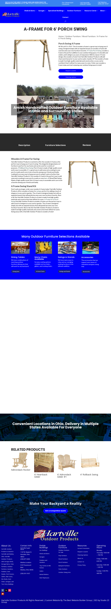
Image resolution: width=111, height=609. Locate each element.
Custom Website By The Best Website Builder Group (68, 600)
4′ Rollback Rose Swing (25, 168)
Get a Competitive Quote (55, 511)
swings (38, 191)
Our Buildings (43, 550)
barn (45, 178)
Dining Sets (16, 271)
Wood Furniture (88, 36)
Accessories (86, 271)
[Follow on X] (6, 590)
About (102, 11)
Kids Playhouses (44, 578)
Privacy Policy (82, 565)
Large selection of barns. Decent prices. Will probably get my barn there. (54, 397)
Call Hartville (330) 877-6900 (85, 3)
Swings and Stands (64, 271)
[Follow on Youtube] (2, 593)
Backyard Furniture (64, 565)
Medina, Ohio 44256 (26, 570)
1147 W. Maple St (25, 552)
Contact (65, 17)
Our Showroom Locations (67, 3)
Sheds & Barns (29, 11)
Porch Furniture (63, 562)
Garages (41, 11)
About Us (80, 558)
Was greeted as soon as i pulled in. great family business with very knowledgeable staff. (86, 362)
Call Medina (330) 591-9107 (103, 3)
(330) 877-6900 (25, 559)
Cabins (41, 571)
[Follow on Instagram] (9, 590)
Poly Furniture (62, 555)
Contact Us (81, 562)
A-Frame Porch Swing (94, 51)
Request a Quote (71, 71)
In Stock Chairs (40, 271)
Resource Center (90, 11)
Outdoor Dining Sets (64, 572)
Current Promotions (83, 548)
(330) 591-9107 (25, 573)
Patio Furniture (62, 569)
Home (61, 36)
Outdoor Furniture (74, 11)
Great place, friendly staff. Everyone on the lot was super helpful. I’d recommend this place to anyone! (55, 358)
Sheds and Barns (44, 553)
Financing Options (71, 77)
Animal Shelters (44, 574)
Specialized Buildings (56, 11)
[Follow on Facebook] (2, 590)
